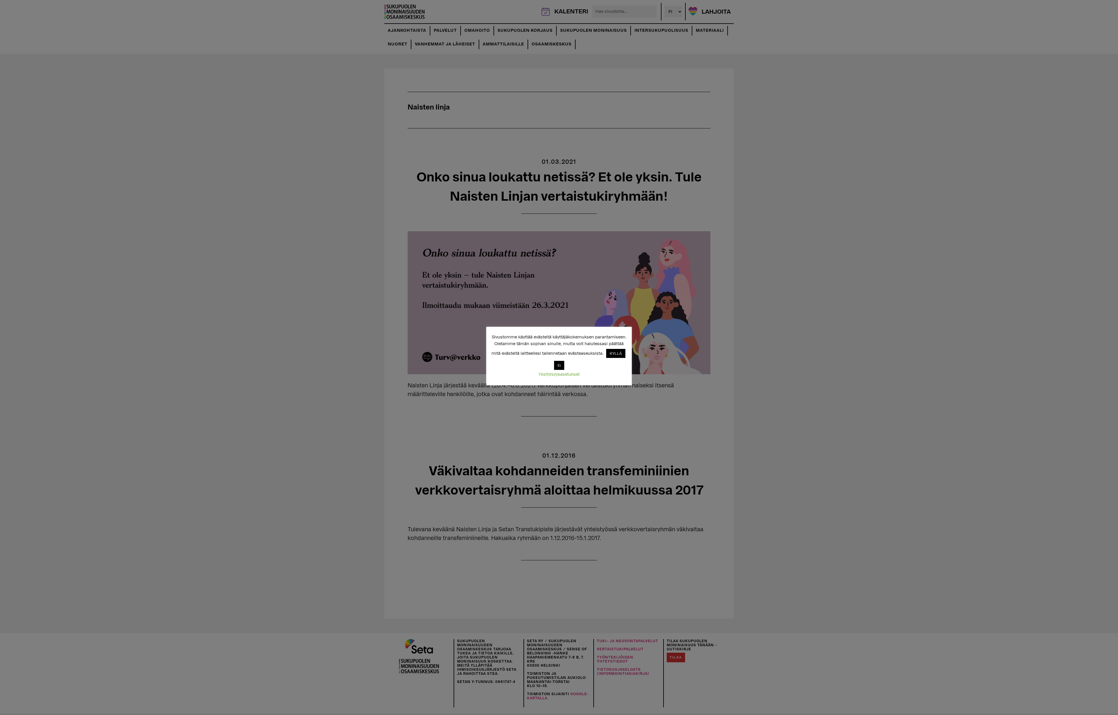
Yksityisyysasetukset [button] (559, 374)
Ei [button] (559, 365)
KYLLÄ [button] (616, 353)
